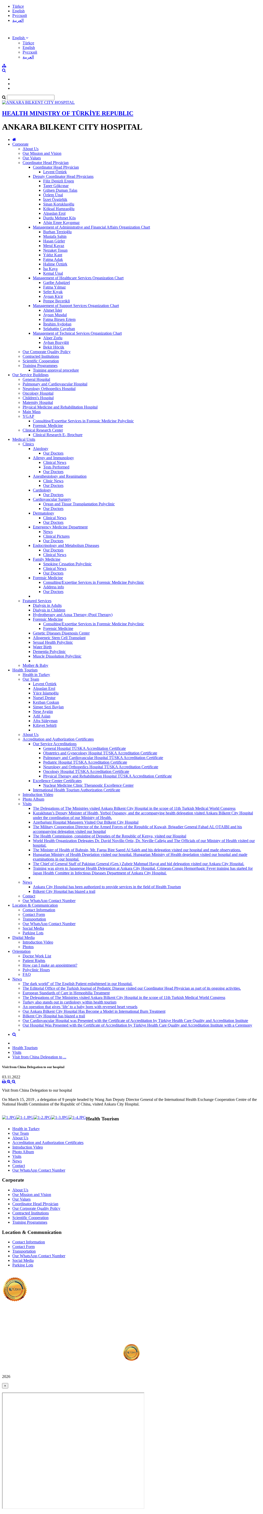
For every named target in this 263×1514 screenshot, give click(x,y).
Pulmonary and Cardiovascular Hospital (55, 384)
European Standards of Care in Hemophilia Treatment (66, 993)
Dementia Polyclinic (49, 651)
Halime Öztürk (55, 264)
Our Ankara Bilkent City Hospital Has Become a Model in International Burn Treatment (94, 1011)
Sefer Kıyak (53, 292)
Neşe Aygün (43, 711)
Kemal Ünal (53, 273)
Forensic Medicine (48, 425)
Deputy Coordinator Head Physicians (63, 176)
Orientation (21, 951)
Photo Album (33, 799)
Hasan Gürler (54, 241)
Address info (53, 587)
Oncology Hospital (38, 393)
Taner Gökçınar (56, 185)
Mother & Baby (35, 665)
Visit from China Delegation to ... (39, 1057)
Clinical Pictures (56, 536)
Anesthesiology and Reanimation (60, 476)
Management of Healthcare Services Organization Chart (78, 278)
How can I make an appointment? (50, 965)
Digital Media (23, 937)
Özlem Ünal (53, 195)
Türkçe (18, 6)
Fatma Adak (53, 259)
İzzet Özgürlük (55, 199)
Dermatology (43, 513)
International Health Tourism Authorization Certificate (76, 790)
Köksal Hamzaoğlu (58, 209)
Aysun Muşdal (55, 315)
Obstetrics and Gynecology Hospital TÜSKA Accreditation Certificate (100, 753)
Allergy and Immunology (53, 458)
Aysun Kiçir (53, 296)
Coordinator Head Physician (46, 162)
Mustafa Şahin (55, 236)
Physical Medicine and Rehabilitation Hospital (60, 407)
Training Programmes (40, 365)
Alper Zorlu (52, 338)
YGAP (28, 416)
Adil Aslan (41, 716)
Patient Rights (34, 960)
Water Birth (42, 647)
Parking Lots (33, 933)
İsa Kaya (50, 269)
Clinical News (54, 462)
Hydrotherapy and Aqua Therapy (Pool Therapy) (72, 614)
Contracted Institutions (41, 356)
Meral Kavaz (53, 245)
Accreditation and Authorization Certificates (58, 739)
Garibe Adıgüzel (56, 282)
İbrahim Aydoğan (57, 324)
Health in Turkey (36, 674)
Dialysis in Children (49, 610)
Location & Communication (35, 905)
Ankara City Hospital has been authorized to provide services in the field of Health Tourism (107, 887)
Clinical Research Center (43, 430)
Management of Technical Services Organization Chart (77, 333)
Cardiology (42, 490)
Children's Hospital (38, 398)
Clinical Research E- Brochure (57, 435)
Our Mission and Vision (42, 153)
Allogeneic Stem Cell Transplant (59, 638)
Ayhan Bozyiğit (56, 342)
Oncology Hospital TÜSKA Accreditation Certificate (86, 771)
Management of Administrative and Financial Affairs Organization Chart (91, 227)
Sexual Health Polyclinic (53, 642)
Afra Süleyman (45, 721)
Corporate (20, 144)
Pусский (19, 15)
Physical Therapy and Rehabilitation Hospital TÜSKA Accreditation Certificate (107, 776)
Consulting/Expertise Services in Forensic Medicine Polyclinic (83, 421)
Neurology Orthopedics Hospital (49, 388)
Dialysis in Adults (47, 605)
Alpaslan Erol (54, 213)
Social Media (33, 928)
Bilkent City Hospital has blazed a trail (64, 891)
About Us (31, 149)
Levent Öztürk (55, 172)
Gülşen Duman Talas (60, 190)
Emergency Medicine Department (60, 527)
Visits (27, 804)
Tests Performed (56, 467)
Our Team (31, 679)
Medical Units (23, 439)
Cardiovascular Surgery (52, 499)
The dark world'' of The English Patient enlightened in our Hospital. (78, 983)
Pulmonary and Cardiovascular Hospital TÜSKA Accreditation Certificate (103, 757)
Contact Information (39, 910)
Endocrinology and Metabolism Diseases (66, 545)
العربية (18, 20)
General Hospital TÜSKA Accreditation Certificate (84, 748)
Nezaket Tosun (55, 250)
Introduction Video (38, 794)
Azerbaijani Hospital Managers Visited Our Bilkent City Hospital (85, 822)
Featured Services (37, 601)
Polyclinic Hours (36, 970)
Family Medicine (46, 559)
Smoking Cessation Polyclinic (67, 564)
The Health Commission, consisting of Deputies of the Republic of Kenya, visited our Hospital (109, 836)
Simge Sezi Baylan (48, 707)
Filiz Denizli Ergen (58, 181)
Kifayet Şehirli (45, 725)
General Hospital (36, 379)
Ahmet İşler (52, 310)
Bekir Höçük (53, 347)
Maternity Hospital (38, 402)
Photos (28, 947)
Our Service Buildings (30, 375)
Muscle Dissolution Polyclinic (57, 656)
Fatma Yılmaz (54, 287)
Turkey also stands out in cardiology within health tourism (69, 1002)
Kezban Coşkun (46, 702)
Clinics (28, 444)
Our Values (32, 158)
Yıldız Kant (52, 255)
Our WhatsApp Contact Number (49, 900)
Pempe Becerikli (56, 301)
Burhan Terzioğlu (57, 232)
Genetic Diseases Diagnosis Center (61, 633)
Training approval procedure (56, 370)
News (48, 531)
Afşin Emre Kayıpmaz (61, 222)
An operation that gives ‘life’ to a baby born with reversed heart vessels (80, 1007)
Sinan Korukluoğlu (58, 204)
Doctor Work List (37, 956)
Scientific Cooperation (41, 361)
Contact (29, 896)
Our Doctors (53, 453)
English (18, 11)
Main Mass (32, 412)
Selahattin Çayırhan (59, 328)
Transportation (34, 919)
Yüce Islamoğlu (46, 693)
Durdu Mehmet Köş (59, 218)
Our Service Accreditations (55, 744)
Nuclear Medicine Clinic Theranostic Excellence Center (88, 785)
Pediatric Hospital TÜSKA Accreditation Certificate (85, 762)
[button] (20, 38)
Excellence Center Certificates (57, 781)
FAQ (27, 974)
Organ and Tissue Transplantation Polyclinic (79, 504)
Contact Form (34, 914)
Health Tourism (24, 670)
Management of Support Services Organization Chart (76, 305)
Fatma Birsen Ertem (59, 319)
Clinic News (53, 481)
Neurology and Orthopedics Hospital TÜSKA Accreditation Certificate (100, 767)
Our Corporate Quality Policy (47, 352)
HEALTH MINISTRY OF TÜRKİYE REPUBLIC (67, 113)
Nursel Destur (44, 697)
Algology (40, 448)
